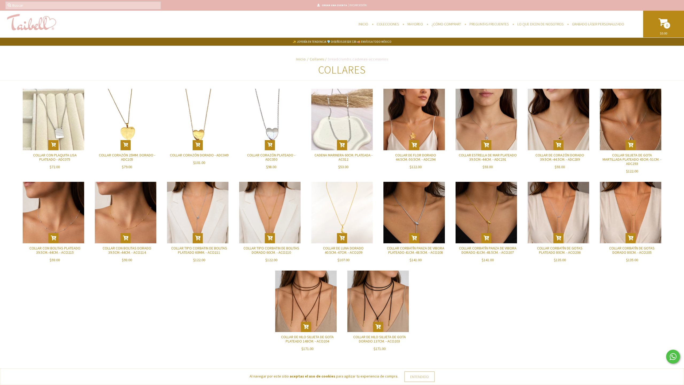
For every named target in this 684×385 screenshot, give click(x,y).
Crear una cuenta (334, 5)
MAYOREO (415, 24)
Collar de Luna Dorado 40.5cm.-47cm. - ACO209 (343, 250)
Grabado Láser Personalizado (597, 24)
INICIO (363, 24)
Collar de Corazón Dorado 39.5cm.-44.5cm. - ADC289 (559, 157)
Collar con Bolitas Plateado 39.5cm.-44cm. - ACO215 (54, 250)
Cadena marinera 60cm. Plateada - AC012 (343, 157)
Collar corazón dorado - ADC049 (199, 155)
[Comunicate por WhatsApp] (673, 357)
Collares (317, 59)
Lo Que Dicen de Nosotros (539, 24)
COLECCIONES (387, 24)
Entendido (419, 376)
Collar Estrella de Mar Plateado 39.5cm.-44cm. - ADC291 (488, 157)
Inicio (301, 59)
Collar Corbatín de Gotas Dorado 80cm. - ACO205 (632, 250)
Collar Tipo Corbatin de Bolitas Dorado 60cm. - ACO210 (271, 250)
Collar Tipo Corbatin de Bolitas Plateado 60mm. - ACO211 (199, 250)
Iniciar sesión (358, 5)
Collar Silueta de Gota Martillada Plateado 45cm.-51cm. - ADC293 (632, 159)
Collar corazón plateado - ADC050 (271, 157)
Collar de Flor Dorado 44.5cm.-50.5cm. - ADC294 (415, 157)
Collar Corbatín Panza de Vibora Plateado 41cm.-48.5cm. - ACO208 (415, 250)
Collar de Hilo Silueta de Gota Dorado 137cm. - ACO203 (379, 339)
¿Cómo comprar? (446, 24)
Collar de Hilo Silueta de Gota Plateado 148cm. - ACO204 (307, 339)
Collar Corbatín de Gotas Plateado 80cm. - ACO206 (559, 250)
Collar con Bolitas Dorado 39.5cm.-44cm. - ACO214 (127, 250)
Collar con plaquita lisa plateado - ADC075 (55, 157)
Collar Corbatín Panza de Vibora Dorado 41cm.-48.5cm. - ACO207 (487, 250)
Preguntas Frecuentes (489, 24)
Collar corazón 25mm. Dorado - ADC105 (127, 157)
